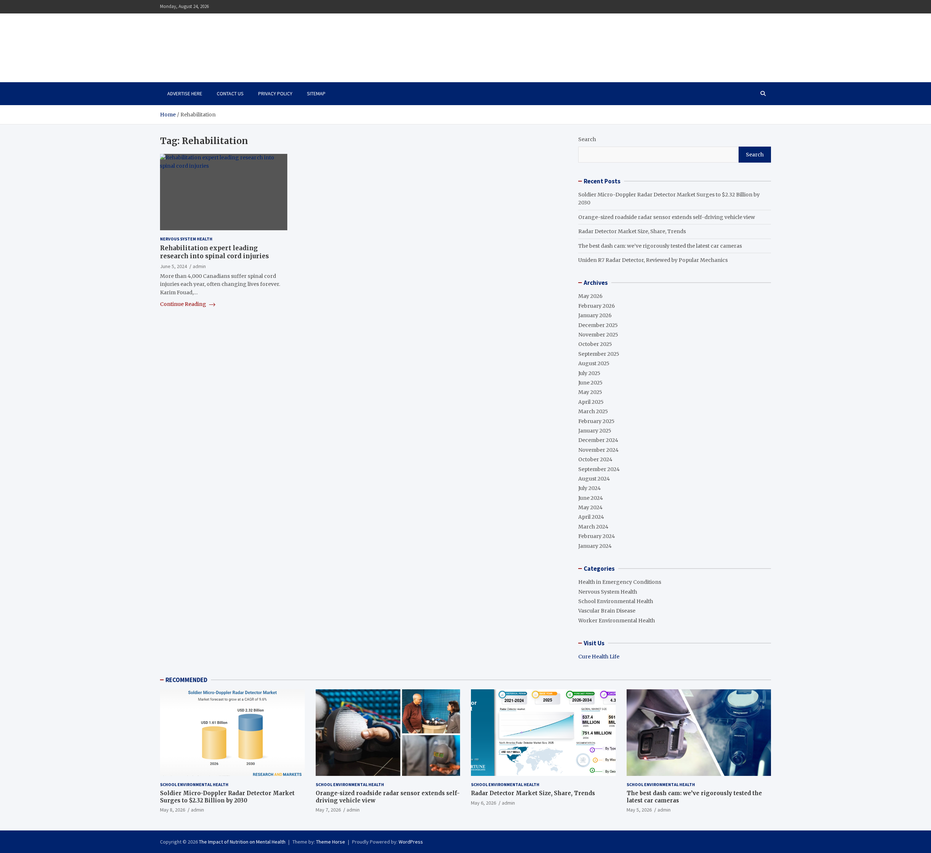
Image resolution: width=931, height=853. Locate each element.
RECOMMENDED (186, 680)
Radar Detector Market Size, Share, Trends (632, 231)
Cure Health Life (598, 656)
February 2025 (596, 421)
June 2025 (590, 382)
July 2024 (589, 488)
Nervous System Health (186, 239)
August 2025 (594, 363)
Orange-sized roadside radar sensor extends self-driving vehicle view (666, 217)
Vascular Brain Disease (606, 610)
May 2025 (590, 392)
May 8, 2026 (172, 809)
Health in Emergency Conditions (619, 582)
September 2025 (598, 354)
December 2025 (598, 325)
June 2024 (590, 498)
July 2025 (589, 373)
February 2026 (596, 306)
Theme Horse (330, 841)
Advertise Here (184, 93)
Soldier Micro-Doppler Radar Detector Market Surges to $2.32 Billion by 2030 (227, 797)
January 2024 (595, 546)
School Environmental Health (615, 601)
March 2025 (593, 411)
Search (587, 139)
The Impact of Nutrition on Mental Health (237, 44)
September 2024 (599, 469)
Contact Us (230, 93)
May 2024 (590, 507)
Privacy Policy (275, 93)
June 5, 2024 (173, 266)
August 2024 (594, 478)
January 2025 (594, 430)
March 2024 (593, 526)
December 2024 (598, 440)
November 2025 (598, 334)
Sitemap (316, 93)
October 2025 (595, 344)
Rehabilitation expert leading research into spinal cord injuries (214, 252)
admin (199, 266)
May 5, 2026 (639, 809)
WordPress (411, 841)
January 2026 (595, 315)
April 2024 (591, 517)
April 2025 (591, 402)
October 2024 (595, 459)
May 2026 (590, 296)
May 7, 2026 (328, 809)
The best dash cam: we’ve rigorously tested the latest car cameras (660, 246)
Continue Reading (183, 304)
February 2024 (596, 536)
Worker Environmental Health (616, 620)
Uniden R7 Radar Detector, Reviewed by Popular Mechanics (653, 260)
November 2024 (598, 450)
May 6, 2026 (483, 803)
